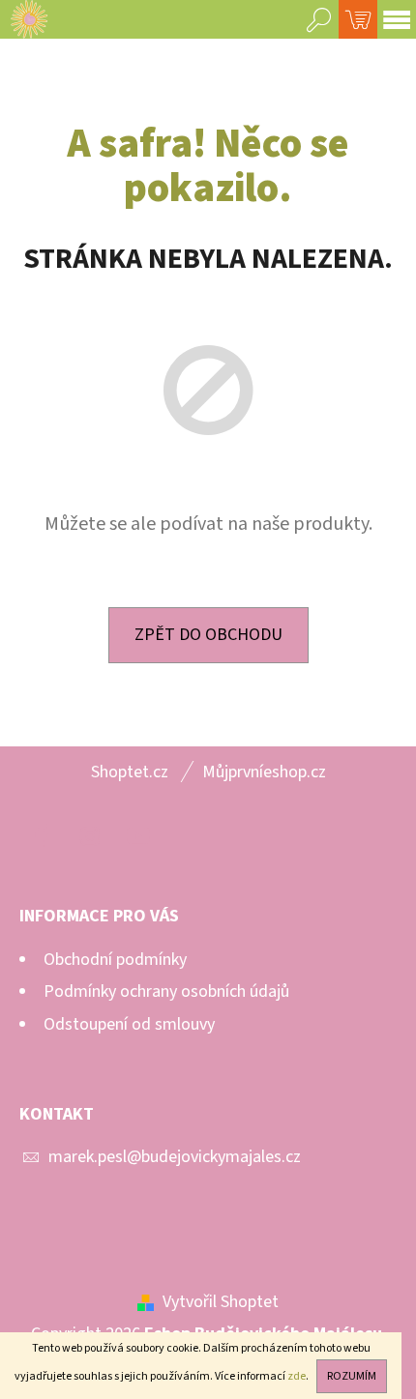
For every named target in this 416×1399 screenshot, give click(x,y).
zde (296, 1376)
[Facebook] (41, 836)
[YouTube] (138, 836)
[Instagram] (90, 836)
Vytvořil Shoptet (221, 1302)
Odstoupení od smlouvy (129, 1024)
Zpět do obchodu (208, 635)
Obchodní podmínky (115, 959)
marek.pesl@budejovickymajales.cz (174, 1157)
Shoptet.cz (129, 772)
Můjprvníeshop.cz (264, 772)
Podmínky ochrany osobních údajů (166, 991)
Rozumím (351, 1376)
